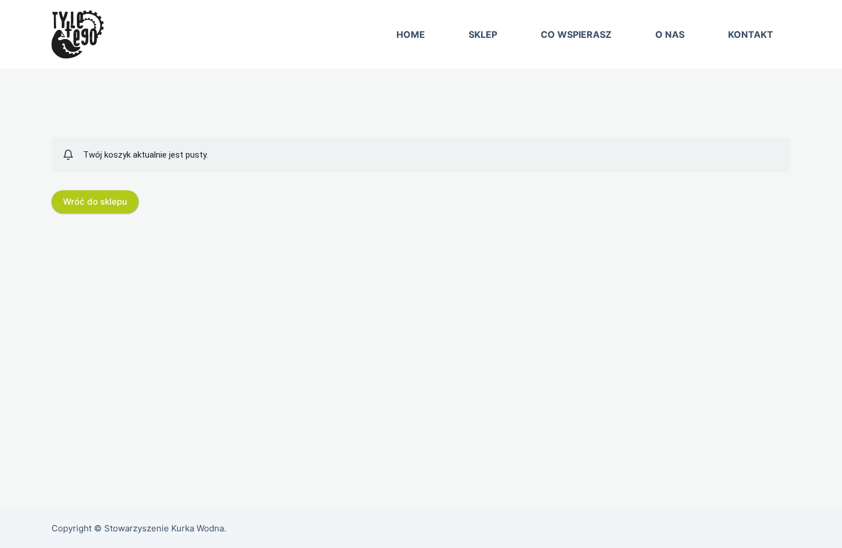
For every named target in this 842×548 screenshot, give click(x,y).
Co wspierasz (576, 34)
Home (410, 34)
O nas (669, 34)
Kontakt (750, 34)
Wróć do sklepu (95, 201)
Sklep (483, 34)
